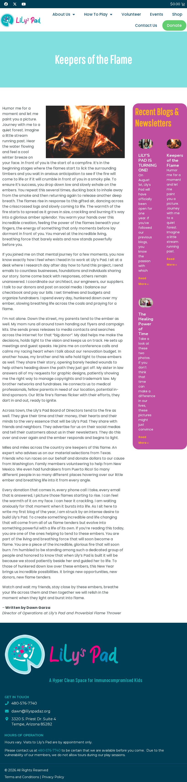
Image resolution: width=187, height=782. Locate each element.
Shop (177, 14)
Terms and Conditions (22, 777)
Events (156, 14)
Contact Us (146, 25)
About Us (61, 14)
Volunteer (131, 14)
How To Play (96, 14)
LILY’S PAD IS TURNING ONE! (147, 163)
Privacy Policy (53, 777)
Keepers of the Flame (175, 160)
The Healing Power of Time (145, 323)
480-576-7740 (49, 750)
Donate (174, 25)
